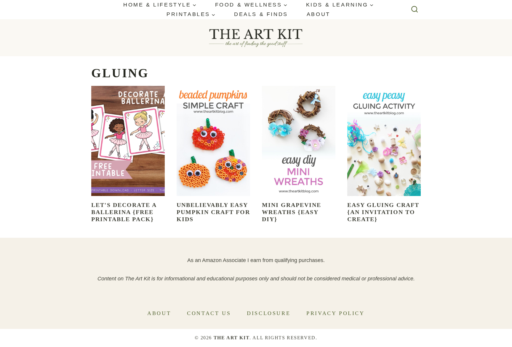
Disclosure (268, 313)
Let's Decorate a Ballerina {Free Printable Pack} (123, 212)
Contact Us (209, 313)
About (318, 14)
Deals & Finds (261, 14)
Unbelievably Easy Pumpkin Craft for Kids (213, 212)
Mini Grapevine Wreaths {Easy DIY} (291, 212)
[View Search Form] (415, 10)
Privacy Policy (335, 313)
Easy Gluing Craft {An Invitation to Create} (383, 212)
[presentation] (128, 141)
